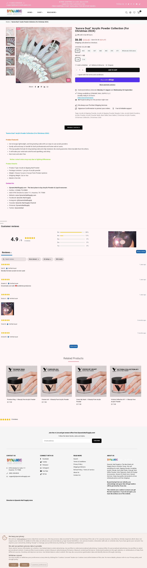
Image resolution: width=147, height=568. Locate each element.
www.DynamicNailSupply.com (25, 195)
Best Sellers (113, 115)
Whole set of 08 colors (129, 51)
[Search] (126, 12)
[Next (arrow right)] (2, 223)
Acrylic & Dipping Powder (87, 113)
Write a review (141, 251)
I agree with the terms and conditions (90, 75)
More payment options (107, 85)
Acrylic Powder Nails (93, 115)
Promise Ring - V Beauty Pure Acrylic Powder (21, 399)
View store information (85, 97)
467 (95, 51)
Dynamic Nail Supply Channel (26, 203)
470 (112, 51)
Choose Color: (82, 47)
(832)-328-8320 (14, 473)
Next (70, 55)
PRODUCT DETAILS (73, 127)
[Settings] (130, 12)
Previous (18, 55)
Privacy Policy (78, 464)
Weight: (80, 55)
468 (100, 51)
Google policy (13, 559)
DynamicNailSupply (23, 205)
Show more (73, 346)
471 (117, 51)
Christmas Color (95, 117)
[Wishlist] (134, 12)
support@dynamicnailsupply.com (19, 476)
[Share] (2, 221)
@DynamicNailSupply (24, 200)
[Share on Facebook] (35, 87)
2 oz (83, 59)
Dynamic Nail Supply (24, 198)
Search (76, 459)
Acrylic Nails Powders (132, 113)
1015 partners (21, 539)
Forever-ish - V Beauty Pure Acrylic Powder (55, 399)
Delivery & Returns (97, 65)
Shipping (78, 43)
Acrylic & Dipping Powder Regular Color (110, 113)
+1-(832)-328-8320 (15, 3)
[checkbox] (59, 259)
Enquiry (110, 65)
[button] (72, 232)
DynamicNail (19, 208)
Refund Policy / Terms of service (84, 470)
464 (77, 51)
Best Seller (104, 115)
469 (106, 51)
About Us (76, 472)
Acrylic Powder (80, 115)
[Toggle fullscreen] (4, 221)
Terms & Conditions (80, 461)
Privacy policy (134, 557)
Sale (18, 28)
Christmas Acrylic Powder (126, 115)
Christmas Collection (82, 117)
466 (89, 51)
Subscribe (97, 440)
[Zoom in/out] (6, 221)
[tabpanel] (73, 303)
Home (29, 12)
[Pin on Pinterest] (41, 87)
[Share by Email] (47, 87)
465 (83, 51)
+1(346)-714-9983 (21, 190)
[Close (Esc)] (1, 221)
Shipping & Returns (80, 467)
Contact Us (77, 475)
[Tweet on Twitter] (38, 87)
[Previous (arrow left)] (1, 223)
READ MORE (51, 12)
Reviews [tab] (6, 252)
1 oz (77, 59)
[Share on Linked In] (44, 87)
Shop (39, 12)
